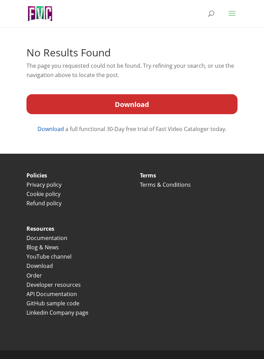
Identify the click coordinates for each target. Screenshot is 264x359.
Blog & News (42, 247)
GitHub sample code (52, 303)
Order (34, 275)
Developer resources (53, 285)
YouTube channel (49, 256)
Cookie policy (43, 194)
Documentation (46, 238)
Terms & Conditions (166, 184)
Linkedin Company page (57, 312)
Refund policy (44, 203)
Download (51, 129)
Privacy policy (44, 184)
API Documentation (51, 294)
